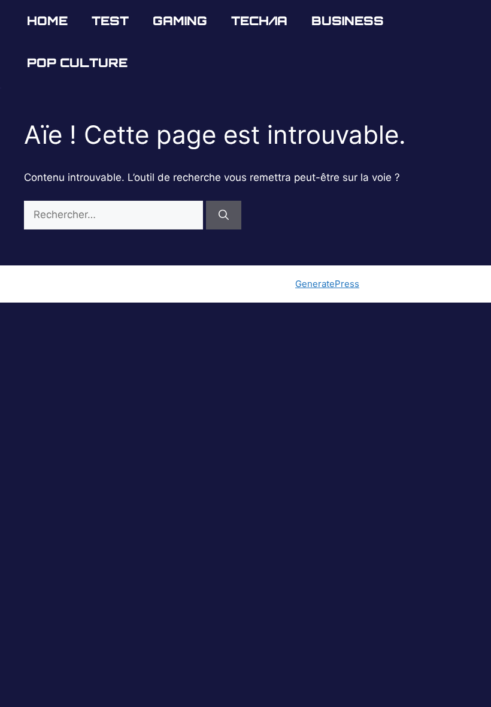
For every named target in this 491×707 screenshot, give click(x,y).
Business (347, 20)
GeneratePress (327, 283)
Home (47, 20)
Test (110, 20)
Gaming (180, 20)
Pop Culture (77, 62)
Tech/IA (259, 20)
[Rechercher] (223, 215)
